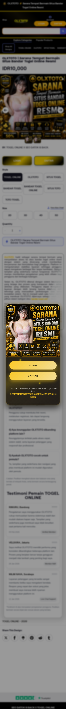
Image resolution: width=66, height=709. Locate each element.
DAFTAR (33, 376)
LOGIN (33, 365)
